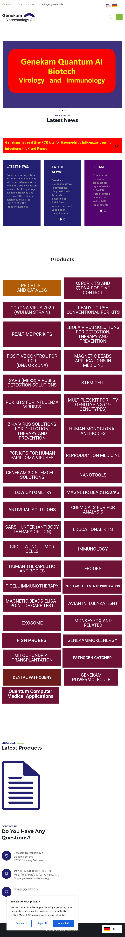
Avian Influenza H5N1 (93, 603)
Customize (21, 923)
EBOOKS (93, 568)
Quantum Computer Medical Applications (30, 693)
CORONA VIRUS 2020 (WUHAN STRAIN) (32, 310)
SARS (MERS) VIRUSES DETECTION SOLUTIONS (32, 383)
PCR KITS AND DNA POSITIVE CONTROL (95, 288)
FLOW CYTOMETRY (32, 492)
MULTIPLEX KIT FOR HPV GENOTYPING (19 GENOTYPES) (93, 404)
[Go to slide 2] (62, 110)
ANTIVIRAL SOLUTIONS (32, 509)
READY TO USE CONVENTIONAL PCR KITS (93, 310)
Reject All (42, 923)
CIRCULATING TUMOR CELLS (32, 549)
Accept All (63, 923)
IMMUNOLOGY (93, 549)
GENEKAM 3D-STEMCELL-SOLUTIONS (32, 475)
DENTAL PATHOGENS (32, 677)
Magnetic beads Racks (93, 492)
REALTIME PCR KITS (32, 334)
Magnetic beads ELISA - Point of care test (32, 603)
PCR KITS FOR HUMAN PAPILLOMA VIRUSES (32, 455)
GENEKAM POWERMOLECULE (91, 677)
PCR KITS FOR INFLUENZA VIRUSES (32, 405)
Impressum (73, 930)
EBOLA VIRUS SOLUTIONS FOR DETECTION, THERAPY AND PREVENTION (93, 334)
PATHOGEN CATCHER (92, 657)
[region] (62, 193)
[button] (118, 145)
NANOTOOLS (93, 475)
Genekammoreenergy (92, 640)
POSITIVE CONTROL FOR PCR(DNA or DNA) (32, 360)
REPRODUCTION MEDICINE (93, 455)
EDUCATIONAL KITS (93, 529)
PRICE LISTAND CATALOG (32, 288)
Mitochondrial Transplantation (32, 658)
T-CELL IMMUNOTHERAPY (32, 586)
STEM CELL (93, 382)
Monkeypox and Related (93, 623)
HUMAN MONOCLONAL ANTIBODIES (93, 431)
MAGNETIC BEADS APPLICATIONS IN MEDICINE (93, 360)
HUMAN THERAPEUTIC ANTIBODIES (32, 569)
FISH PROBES (31, 640)
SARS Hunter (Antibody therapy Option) (32, 529)
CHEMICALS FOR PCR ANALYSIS (93, 510)
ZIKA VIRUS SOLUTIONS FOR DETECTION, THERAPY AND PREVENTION (32, 431)
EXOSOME (32, 623)
